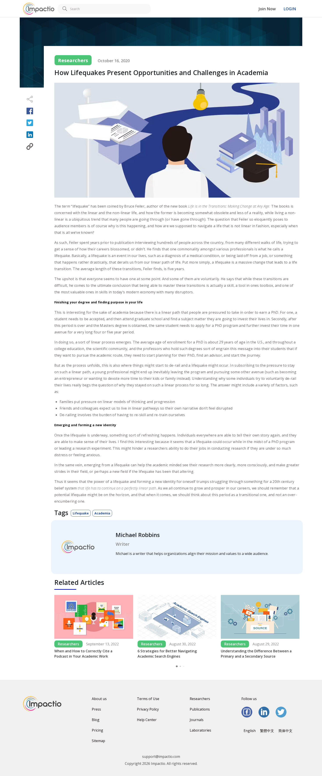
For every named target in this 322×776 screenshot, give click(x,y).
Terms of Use (148, 698)
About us (99, 698)
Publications (200, 709)
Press (96, 709)
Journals (196, 719)
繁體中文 (267, 730)
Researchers (200, 698)
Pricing (97, 730)
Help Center (147, 719)
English (250, 730)
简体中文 (285, 730)
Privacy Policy (148, 709)
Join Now (267, 8)
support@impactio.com (161, 756)
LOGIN (289, 8)
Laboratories (200, 730)
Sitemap (98, 740)
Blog (95, 719)
